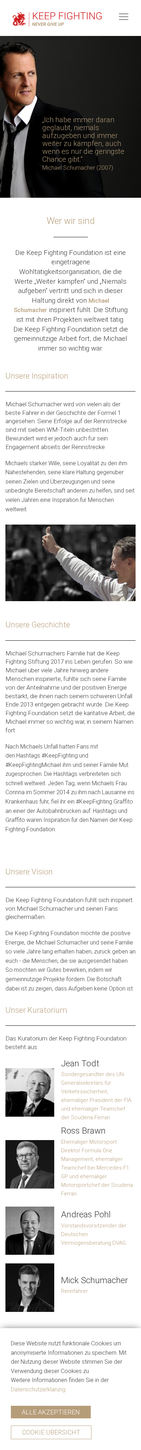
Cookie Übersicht (51, 1432)
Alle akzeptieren (51, 1412)
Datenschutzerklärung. (39, 1389)
